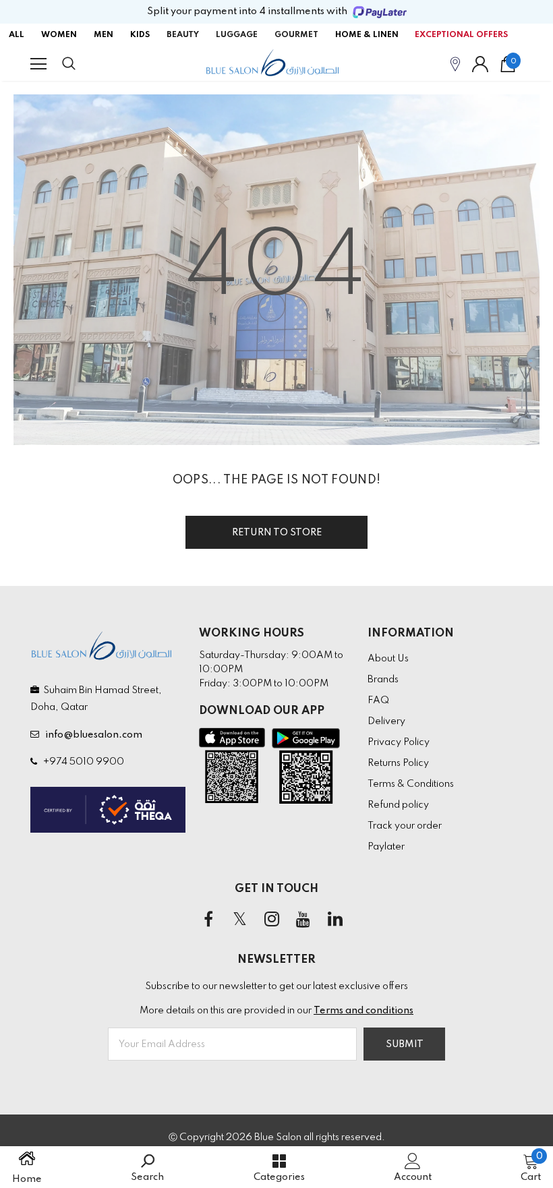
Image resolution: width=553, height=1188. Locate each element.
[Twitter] (240, 920)
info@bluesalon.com (91, 735)
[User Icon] (480, 64)
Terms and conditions (363, 1010)
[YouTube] (303, 920)
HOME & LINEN (367, 35)
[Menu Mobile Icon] (38, 64)
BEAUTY (183, 35)
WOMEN (59, 35)
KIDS (140, 35)
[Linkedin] (335, 920)
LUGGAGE (237, 35)
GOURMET (296, 35)
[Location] (455, 63)
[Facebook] (208, 920)
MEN (103, 35)
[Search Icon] (82, 64)
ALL (16, 35)
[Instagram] (272, 920)
